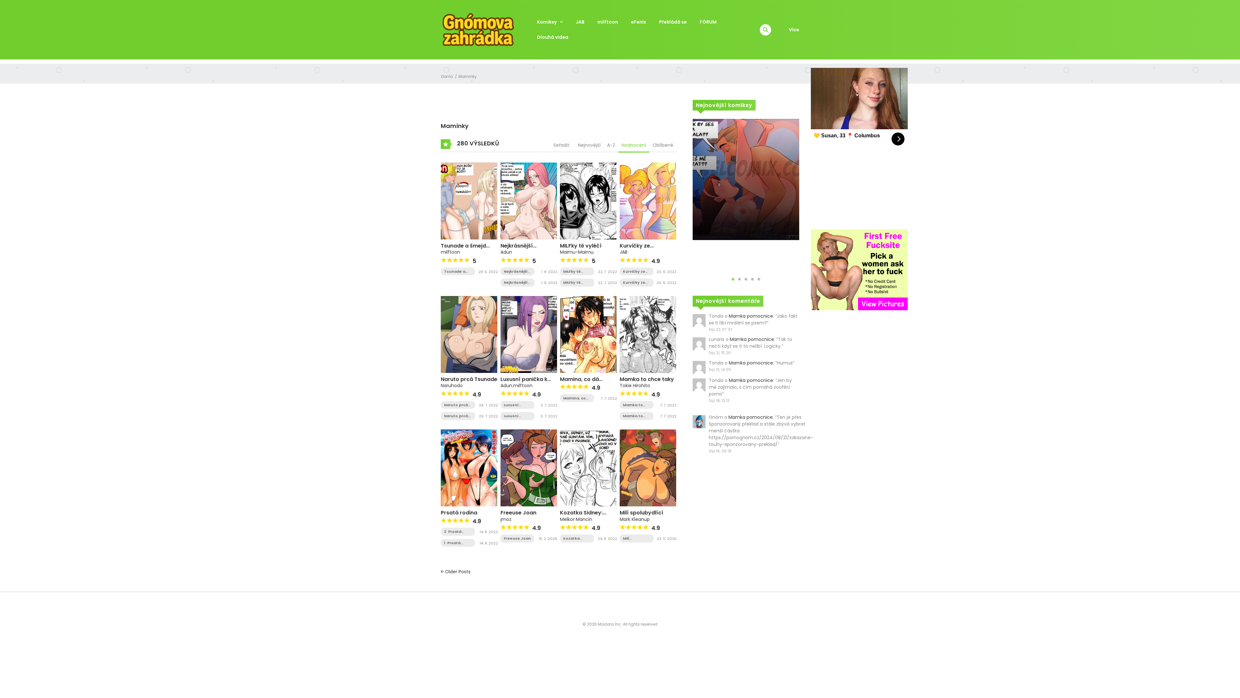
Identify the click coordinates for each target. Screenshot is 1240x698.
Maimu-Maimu (577, 252)
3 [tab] (746, 279)
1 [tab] (733, 279)
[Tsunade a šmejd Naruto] (469, 200)
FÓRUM (708, 22)
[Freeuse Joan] (529, 467)
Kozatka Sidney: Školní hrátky (576, 538)
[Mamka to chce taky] (648, 334)
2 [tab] (739, 279)
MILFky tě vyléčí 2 (572, 271)
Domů (447, 76)
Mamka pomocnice (751, 316)
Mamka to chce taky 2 (634, 405)
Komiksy (547, 22)
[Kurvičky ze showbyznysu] (648, 200)
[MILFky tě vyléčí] (588, 200)
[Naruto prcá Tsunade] (469, 334)
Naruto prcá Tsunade (469, 379)
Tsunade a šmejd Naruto (463, 249)
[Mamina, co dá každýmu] (588, 334)
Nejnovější (589, 145)
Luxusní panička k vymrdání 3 (515, 405)
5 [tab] (759, 279)
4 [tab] (752, 279)
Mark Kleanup (635, 519)
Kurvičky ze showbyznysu (638, 249)
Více (794, 29)
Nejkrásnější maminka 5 (516, 271)
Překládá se (673, 22)
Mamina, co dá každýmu (575, 398)
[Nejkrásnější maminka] (529, 200)
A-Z (611, 145)
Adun (506, 252)
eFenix (638, 22)
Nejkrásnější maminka (517, 249)
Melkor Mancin (576, 519)
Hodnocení (634, 145)
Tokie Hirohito (635, 385)
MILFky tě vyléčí (581, 245)
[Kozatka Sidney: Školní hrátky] (588, 467)
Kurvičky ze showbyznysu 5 (636, 282)
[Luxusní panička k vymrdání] (529, 334)
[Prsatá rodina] (469, 467)
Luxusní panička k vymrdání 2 (515, 416)
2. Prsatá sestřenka (454, 531)
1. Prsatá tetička (452, 543)
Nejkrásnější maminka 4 (516, 282)
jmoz (506, 519)
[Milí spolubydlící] (648, 467)
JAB (580, 22)
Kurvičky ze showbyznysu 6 (636, 271)
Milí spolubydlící (641, 512)
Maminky (468, 76)
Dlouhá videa (552, 37)
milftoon (607, 22)
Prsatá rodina (459, 512)
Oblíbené (663, 145)
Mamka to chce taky (647, 379)
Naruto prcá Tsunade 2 (456, 405)
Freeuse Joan (518, 512)
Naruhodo (452, 385)
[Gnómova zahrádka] (478, 29)
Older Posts (457, 571)
